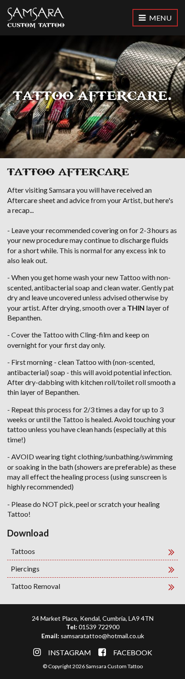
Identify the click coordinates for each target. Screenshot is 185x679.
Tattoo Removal (35, 586)
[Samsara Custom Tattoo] (36, 17)
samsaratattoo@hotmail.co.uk (102, 636)
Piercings (25, 568)
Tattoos (23, 551)
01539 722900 (99, 627)
